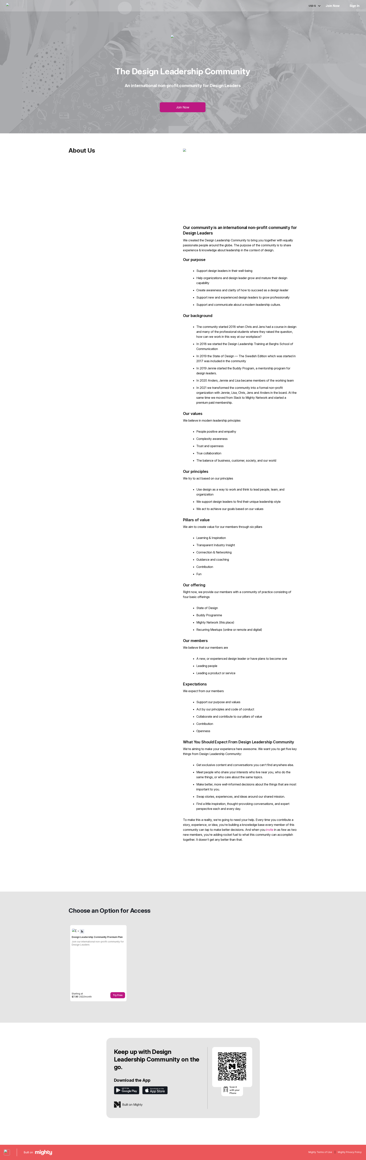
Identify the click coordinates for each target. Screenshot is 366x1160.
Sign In (355, 6)
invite (269, 830)
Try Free (118, 995)
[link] (98, 963)
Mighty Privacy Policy (350, 1152)
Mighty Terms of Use (320, 1152)
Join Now (333, 6)
